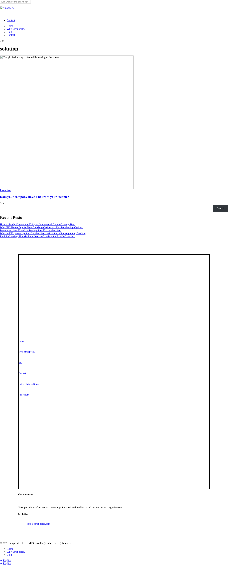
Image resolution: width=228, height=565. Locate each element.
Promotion (5, 190)
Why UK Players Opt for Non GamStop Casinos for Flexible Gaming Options (41, 227)
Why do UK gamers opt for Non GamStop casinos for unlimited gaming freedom (42, 233)
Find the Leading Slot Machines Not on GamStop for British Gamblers (37, 236)
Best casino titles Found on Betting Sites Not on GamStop (30, 230)
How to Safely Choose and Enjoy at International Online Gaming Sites (37, 224)
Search (3, 203)
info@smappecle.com (38, 523)
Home (10, 548)
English (7, 560)
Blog (9, 554)
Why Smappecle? (16, 551)
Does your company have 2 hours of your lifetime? (34, 196)
